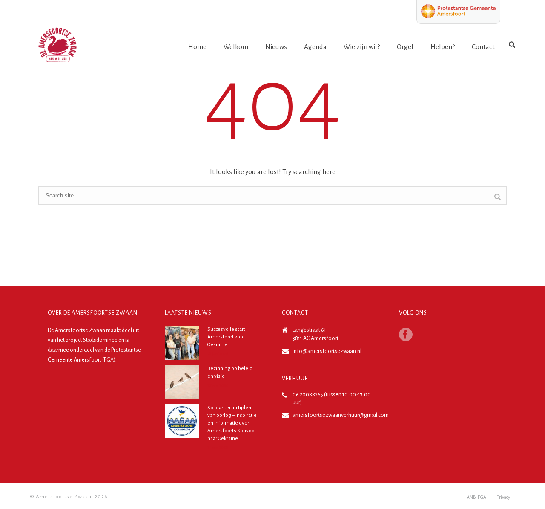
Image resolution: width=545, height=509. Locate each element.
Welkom (236, 46)
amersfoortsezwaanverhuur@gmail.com (341, 415)
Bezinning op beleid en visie (229, 372)
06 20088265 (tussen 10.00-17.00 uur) (332, 398)
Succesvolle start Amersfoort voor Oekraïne (226, 337)
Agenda (315, 46)
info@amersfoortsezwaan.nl (327, 351)
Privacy (503, 497)
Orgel (405, 46)
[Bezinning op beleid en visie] (182, 382)
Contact (483, 46)
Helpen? (442, 46)
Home (197, 46)
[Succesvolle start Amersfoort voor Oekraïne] (182, 343)
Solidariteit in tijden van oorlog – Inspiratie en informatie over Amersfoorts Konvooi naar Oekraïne (232, 423)
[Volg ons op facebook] (406, 335)
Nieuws (276, 46)
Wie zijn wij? (362, 46)
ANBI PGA (476, 497)
